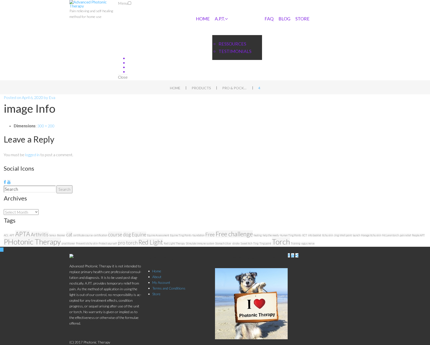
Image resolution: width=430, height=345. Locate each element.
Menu (123, 3)
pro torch (128, 243)
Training (295, 243)
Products (201, 88)
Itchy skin (327, 235)
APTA (22, 234)
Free (210, 234)
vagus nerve (308, 243)
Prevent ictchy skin (87, 243)
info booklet (314, 235)
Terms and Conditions (168, 288)
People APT (418, 235)
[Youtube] (9, 182)
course (115, 234)
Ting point (265, 243)
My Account (161, 282)
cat (69, 234)
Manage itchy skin (371, 235)
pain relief (405, 235)
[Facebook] (5, 182)
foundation (198, 235)
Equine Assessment (158, 235)
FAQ (269, 18)
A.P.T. (220, 18)
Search (64, 189)
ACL (6, 235)
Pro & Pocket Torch (234, 88)
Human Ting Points (290, 235)
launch (356, 235)
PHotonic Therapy (32, 241)
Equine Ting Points (181, 235)
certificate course (83, 235)
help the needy (271, 235)
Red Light (150, 242)
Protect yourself (108, 243)
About (156, 277)
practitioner (68, 243)
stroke (236, 243)
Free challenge (234, 234)
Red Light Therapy (174, 243)
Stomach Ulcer (223, 243)
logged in (32, 154)
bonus (52, 235)
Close (123, 77)
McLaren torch (390, 235)
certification (100, 235)
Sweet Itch (246, 243)
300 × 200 (45, 125)
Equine (139, 234)
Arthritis (40, 234)
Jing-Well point (343, 235)
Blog (284, 18)
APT (11, 235)
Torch (281, 241)
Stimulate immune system (200, 243)
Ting (256, 243)
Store (302, 18)
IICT (304, 235)
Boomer (61, 235)
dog (127, 234)
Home (203, 18)
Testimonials (234, 51)
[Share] (296, 255)
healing (258, 235)
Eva (52, 97)
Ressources (232, 44)
